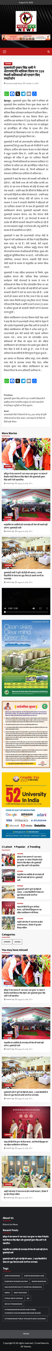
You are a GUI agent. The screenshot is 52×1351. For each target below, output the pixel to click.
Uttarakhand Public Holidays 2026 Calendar (25, 1319)
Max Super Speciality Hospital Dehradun (23, 1287)
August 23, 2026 (22, 483)
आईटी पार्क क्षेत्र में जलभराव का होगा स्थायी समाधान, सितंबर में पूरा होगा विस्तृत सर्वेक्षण (30, 925)
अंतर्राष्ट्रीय (7, 942)
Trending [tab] (34, 847)
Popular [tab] (20, 847)
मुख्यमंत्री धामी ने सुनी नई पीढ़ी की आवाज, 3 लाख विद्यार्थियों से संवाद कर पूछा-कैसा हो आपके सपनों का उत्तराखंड (24, 575)
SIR (28, 1298)
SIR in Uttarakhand (13, 1304)
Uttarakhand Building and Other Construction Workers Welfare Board (23, 1311)
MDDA (7, 1293)
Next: (25, 416)
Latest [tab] (8, 847)
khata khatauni (39, 1281)
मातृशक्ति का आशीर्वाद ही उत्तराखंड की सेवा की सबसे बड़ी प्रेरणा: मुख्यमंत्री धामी (30, 877)
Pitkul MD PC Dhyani (14, 1298)
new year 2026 (20, 1293)
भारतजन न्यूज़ (10, 483)
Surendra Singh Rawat (14, 83)
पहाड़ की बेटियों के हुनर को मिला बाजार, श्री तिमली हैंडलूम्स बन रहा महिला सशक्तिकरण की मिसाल (29, 909)
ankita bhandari (12, 1276)
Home (26, 1333)
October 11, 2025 (32, 83)
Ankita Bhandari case (34, 1276)
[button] (4, 51)
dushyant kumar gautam (16, 1281)
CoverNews (40, 1343)
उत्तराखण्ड (8, 64)
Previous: (24, 400)
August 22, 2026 (22, 582)
